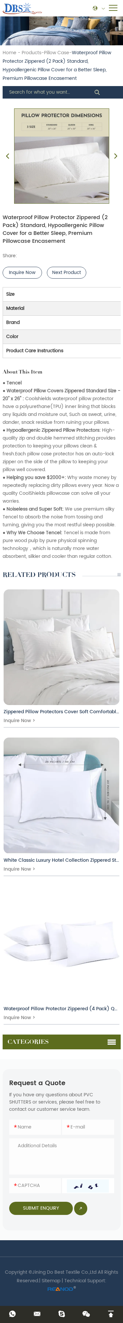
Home (9, 53)
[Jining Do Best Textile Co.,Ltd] (22, 8)
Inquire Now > (19, 720)
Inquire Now (22, 272)
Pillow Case (56, 53)
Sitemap (51, 1281)
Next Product (66, 272)
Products (31, 53)
